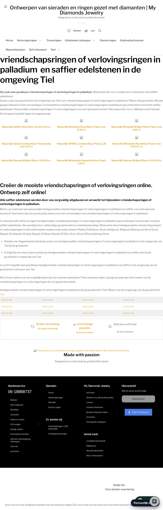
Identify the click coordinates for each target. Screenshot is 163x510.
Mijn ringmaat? (17, 405)
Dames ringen (108, 40)
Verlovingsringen (27, 40)
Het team (90, 393)
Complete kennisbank (95, 441)
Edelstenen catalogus (77, 40)
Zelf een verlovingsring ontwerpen (20, 440)
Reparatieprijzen (15, 49)
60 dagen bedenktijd (48, 328)
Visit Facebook (140, 412)
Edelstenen (91, 446)
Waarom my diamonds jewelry (99, 398)
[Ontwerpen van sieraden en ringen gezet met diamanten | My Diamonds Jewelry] (81, 10)
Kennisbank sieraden (19, 434)
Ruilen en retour (17, 420)
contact (89, 402)
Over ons (14, 446)
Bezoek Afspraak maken (97, 412)
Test (53, 49)
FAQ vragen (15, 424)
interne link (6, 300)
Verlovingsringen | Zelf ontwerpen (58, 427)
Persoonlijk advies (145, 502)
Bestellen (14, 410)
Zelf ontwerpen (38, 49)
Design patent (16, 429)
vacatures (14, 451)
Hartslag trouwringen (57, 434)
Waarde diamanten (94, 451)
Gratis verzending (48, 324)
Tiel (2, 294)
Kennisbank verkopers (96, 422)
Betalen (13, 400)
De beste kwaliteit (84, 332)
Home (9, 40)
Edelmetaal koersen (132, 40)
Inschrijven (138, 398)
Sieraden (52, 402)
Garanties (14, 415)
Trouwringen (53, 40)
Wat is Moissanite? (94, 456)
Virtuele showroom (94, 407)
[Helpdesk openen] (154, 501)
